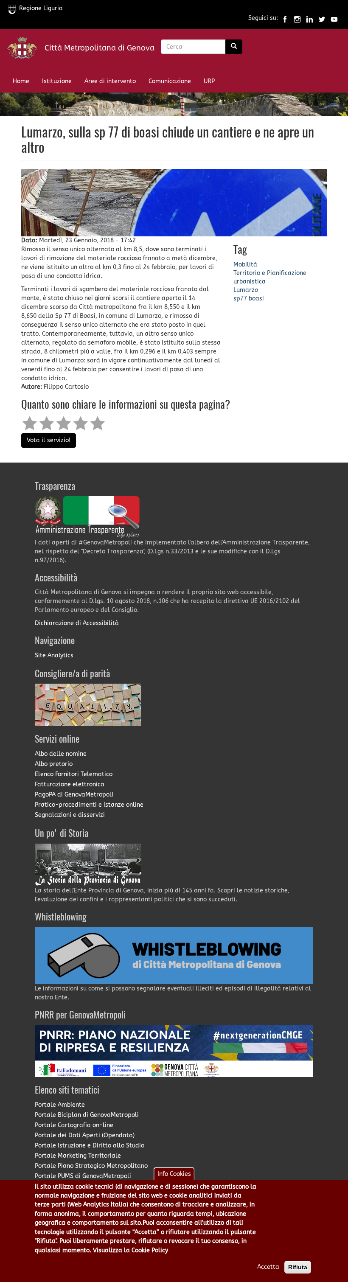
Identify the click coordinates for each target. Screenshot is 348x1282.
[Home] (25, 50)
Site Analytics (54, 655)
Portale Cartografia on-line (74, 1125)
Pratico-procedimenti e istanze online (89, 804)
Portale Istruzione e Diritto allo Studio (89, 1145)
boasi (256, 298)
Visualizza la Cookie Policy (130, 1250)
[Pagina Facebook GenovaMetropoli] (285, 18)
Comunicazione (170, 81)
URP (209, 81)
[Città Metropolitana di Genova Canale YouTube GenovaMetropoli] (334, 18)
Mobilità (245, 264)
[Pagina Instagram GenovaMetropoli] (297, 18)
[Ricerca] (233, 46)
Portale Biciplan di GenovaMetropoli (87, 1115)
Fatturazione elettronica (69, 784)
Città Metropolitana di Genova (99, 48)
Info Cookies (174, 1174)
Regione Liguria (41, 8)
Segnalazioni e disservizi (70, 815)
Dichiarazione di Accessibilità (77, 623)
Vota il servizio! (48, 440)
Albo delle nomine (61, 753)
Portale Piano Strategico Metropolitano (91, 1166)
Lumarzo (245, 290)
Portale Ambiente (60, 1104)
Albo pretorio (54, 764)
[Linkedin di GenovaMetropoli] (309, 18)
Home (21, 81)
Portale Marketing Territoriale (78, 1155)
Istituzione (57, 81)
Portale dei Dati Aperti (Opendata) (85, 1135)
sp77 (240, 298)
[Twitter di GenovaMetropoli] (322, 18)
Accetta (268, 1267)
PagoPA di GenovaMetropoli (74, 794)
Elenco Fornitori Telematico (73, 774)
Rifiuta (297, 1267)
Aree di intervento (110, 81)
